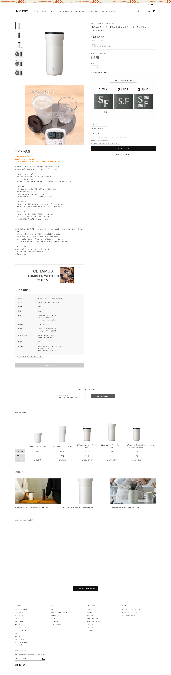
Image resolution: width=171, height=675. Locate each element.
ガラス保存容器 (19, 621)
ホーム (92, 23)
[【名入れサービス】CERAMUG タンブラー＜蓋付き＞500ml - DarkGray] (19, 569)
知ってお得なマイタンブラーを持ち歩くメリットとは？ (31, 507)
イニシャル (95, 133)
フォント (94, 124)
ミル (16, 633)
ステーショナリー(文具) (21, 642)
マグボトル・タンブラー (101, 23)
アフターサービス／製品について (60, 11)
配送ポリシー (90, 624)
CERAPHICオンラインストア (129, 612)
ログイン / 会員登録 (56, 624)
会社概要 (89, 610)
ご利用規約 (89, 612)
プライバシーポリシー (92, 618)
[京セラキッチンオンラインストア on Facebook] (20, 665)
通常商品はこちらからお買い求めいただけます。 (105, 143)
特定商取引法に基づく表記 (93, 621)
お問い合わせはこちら (22, 254)
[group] (85, 1)
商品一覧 (36, 11)
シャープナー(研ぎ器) (20, 630)
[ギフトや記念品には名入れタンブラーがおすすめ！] (85, 491)
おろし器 (17, 636)
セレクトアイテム (19, 639)
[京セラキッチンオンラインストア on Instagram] (16, 665)
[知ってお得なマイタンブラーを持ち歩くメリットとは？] (38, 491)
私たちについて (80, 11)
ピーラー (17, 624)
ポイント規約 (90, 615)
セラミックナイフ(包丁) (21, 610)
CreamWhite (93, 57)
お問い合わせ (93, 11)
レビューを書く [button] (103, 396)
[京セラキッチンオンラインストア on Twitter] (24, 665)
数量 (92, 63)
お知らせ (53, 618)
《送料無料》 (94, 44)
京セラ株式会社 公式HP (128, 615)
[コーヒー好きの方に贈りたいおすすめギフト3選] (133, 491)
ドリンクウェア (113, 23)
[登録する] (43, 658)
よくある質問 (90, 630)
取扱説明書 (50, 365)
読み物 (44, 11)
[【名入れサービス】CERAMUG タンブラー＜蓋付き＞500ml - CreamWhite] (17, 569)
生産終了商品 (18, 645)
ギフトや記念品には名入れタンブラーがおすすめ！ (78, 507)
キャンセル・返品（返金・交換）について (30, 356)
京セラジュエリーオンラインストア (131, 610)
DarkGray (98, 57)
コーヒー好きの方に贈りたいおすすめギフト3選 (124, 507)
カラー (98, 53)
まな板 (17, 618)
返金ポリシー (90, 627)
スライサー (18, 627)
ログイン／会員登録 (108, 11)
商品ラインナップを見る (87, 588)
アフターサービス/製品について (59, 612)
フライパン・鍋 (19, 615)
